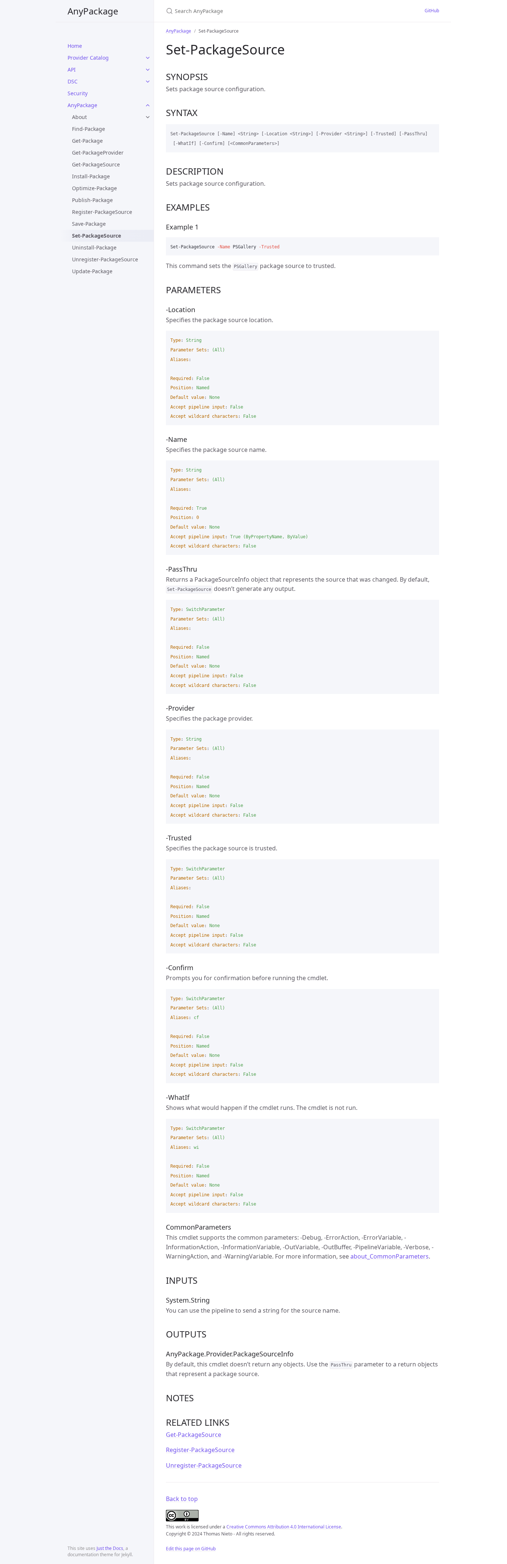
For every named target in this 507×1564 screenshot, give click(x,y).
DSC (73, 81)
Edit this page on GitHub (191, 1548)
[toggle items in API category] (148, 70)
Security (78, 93)
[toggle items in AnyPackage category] (148, 105)
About (79, 116)
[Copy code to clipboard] (430, 132)
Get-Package (87, 140)
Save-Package (89, 223)
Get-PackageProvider (98, 152)
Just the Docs (110, 1548)
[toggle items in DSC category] (148, 81)
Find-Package (88, 128)
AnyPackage (93, 11)
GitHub (432, 10)
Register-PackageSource (102, 211)
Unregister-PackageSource (105, 259)
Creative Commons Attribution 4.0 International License (283, 1527)
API (72, 69)
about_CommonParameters (389, 1256)
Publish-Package (92, 200)
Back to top (182, 1499)
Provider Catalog (88, 57)
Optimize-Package (94, 188)
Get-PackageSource (96, 164)
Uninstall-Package (94, 247)
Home (75, 45)
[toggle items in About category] (148, 117)
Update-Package (92, 271)
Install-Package (91, 176)
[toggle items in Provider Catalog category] (148, 58)
